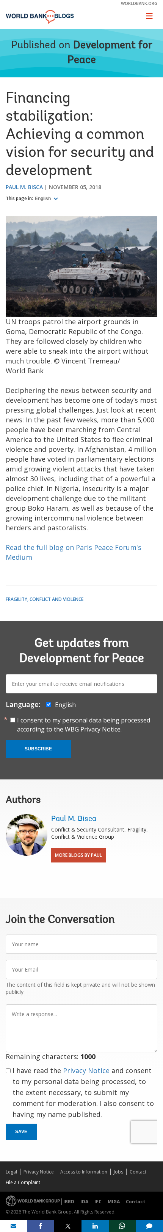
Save (21, 1131)
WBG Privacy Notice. (93, 729)
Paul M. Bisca (24, 187)
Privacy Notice (86, 1070)
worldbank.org (139, 3)
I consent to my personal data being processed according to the (83, 724)
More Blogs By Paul (78, 855)
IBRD (68, 1201)
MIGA (114, 1201)
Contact (138, 1172)
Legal (11, 1172)
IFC (98, 1201)
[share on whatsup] (122, 1226)
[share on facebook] (41, 1226)
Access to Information (83, 1172)
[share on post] (68, 1226)
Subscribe (38, 749)
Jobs (118, 1172)
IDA (84, 1201)
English (43, 198)
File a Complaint (23, 1182)
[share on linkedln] (95, 1226)
